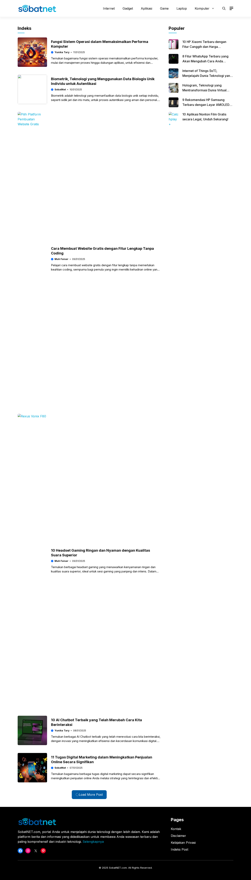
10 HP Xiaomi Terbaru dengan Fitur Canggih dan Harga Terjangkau (204, 47)
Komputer (202, 8)
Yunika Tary (62, 52)
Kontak (176, 829)
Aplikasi (146, 8)
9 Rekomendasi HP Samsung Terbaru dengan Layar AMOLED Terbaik (205, 105)
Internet (109, 8)
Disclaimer (178, 836)
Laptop (181, 8)
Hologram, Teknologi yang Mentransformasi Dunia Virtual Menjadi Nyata (204, 90)
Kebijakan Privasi (183, 843)
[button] (224, 8)
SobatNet (60, 89)
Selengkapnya (93, 842)
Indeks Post (179, 849)
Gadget (128, 8)
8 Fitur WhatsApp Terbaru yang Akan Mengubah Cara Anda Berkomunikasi (205, 61)
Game (164, 8)
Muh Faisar (61, 259)
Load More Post (91, 794)
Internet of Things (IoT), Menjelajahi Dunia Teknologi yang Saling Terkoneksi (207, 76)
